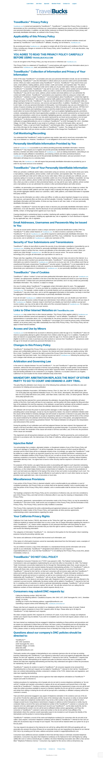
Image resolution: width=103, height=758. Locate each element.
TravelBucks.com (18, 26)
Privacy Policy (61, 749)
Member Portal (56, 3)
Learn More (30, 3)
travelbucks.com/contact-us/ (57, 603)
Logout (74, 3)
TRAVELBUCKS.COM (42, 58)
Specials (46, 3)
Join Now (39, 3)
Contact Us (66, 3)
